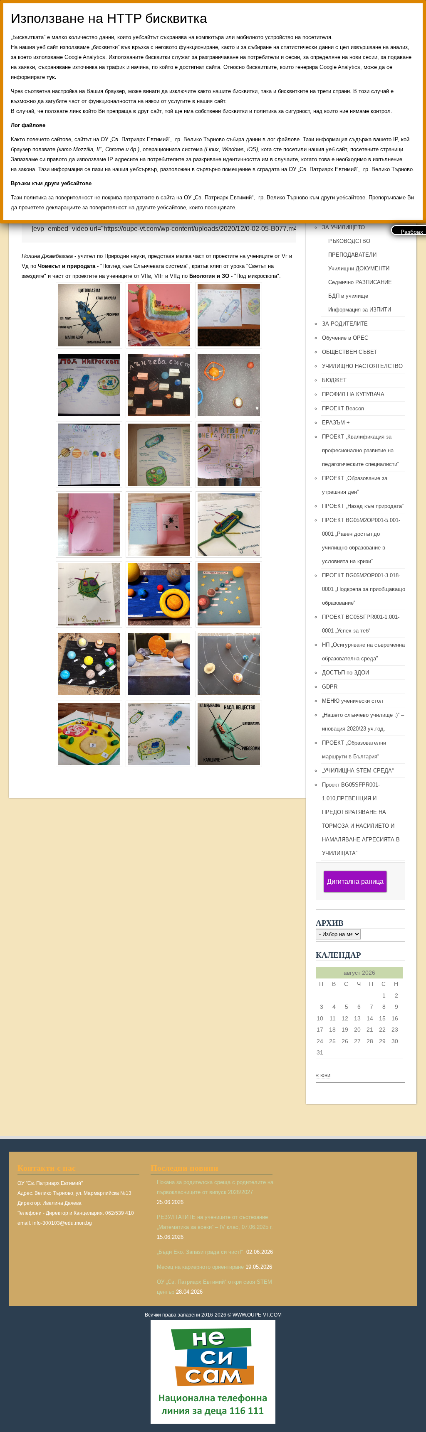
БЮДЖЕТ (334, 380)
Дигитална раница (355, 881)
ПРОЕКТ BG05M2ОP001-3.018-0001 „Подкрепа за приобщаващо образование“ (363, 589)
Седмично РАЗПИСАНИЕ (360, 282)
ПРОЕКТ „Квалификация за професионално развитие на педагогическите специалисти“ (360, 450)
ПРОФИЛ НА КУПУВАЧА (353, 394)
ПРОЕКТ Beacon (343, 408)
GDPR (329, 687)
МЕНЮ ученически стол (352, 701)
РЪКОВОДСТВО (349, 241)
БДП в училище (348, 296)
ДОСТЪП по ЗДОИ (345, 672)
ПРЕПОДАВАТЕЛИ (352, 255)
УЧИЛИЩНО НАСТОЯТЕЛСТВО (362, 366)
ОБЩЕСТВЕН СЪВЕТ (349, 352)
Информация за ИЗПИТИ (359, 310)
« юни (323, 1075)
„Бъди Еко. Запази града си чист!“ (201, 1252)
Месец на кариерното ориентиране (200, 1267)
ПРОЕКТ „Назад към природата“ (363, 506)
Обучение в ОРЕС (345, 338)
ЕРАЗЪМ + (336, 422)
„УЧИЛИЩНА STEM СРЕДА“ (358, 770)
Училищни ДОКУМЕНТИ (358, 268)
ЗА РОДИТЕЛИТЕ (345, 324)
